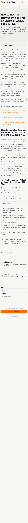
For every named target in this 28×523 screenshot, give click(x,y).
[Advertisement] (14, 326)
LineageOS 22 (20, 5)
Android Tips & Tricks (7, 11)
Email (2, 287)
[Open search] (19, 2)
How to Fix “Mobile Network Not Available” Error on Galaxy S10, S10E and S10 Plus (14, 122)
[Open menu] (26, 2)
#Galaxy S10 (9, 252)
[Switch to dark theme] (22, 2)
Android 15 (12, 5)
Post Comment (15, 311)
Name (2, 280)
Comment (3, 293)
